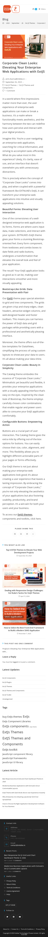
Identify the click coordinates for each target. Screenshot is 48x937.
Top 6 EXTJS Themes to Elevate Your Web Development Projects (24, 551)
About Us (6, 929)
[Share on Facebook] (15, 534)
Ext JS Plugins (7, 682)
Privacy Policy (11, 881)
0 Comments (17, 860)
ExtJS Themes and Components (16, 741)
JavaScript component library (17, 754)
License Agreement (13, 891)
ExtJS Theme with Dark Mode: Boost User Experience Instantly (23, 793)
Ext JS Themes (11, 85)
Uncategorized (7, 699)
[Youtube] (20, 916)
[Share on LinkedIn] (27, 534)
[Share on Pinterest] (21, 534)
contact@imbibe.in (18, 845)
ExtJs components (15, 726)
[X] (7, 916)
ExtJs (26, 716)
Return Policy (11, 884)
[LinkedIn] (13, 916)
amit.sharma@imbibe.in (15, 79)
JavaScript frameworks (14, 758)
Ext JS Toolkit (6, 695)
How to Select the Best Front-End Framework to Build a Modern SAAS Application (24, 629)
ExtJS (10, 298)
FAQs (8, 894)
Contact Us (15, 929)
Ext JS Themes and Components (13, 691)
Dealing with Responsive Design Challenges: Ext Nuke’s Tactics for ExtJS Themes (24, 591)
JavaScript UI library (12, 762)
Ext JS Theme (10, 905)
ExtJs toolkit (9, 749)
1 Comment (10, 91)
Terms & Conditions (13, 888)
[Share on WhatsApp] (33, 534)
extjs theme (33, 727)
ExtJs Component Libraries (16, 721)
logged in (16, 662)
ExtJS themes (25, 514)
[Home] (3, 23)
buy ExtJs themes (12, 716)
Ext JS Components (9, 678)
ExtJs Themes (12, 732)
